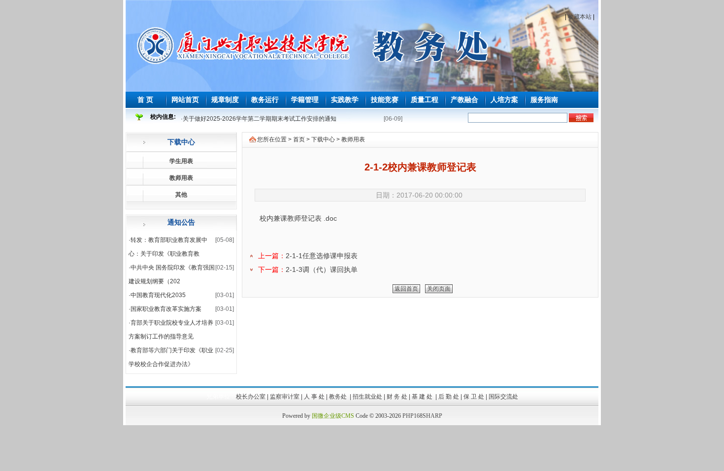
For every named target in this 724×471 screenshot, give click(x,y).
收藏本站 (580, 16)
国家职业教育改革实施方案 (166, 308)
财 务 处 (397, 396)
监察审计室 (284, 396)
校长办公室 (250, 396)
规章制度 (225, 99)
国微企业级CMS (333, 415)
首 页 (145, 99)
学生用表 (181, 161)
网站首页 (185, 99)
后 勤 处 (448, 396)
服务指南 (544, 99)
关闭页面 (439, 288)
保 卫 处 (473, 396)
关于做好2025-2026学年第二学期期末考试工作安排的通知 (259, 118)
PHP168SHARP (422, 415)
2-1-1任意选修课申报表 (322, 256)
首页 (299, 139)
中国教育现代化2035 (158, 295)
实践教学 (345, 99)
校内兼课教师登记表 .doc (298, 218)
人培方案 (504, 99)
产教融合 (464, 99)
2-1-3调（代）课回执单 (322, 269)
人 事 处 (314, 396)
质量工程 (424, 99)
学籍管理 (305, 99)
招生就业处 (367, 396)
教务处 (338, 396)
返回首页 (406, 288)
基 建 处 (423, 396)
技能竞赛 (384, 99)
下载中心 (181, 142)
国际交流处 (503, 396)
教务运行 (265, 99)
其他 (181, 194)
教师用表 (181, 177)
